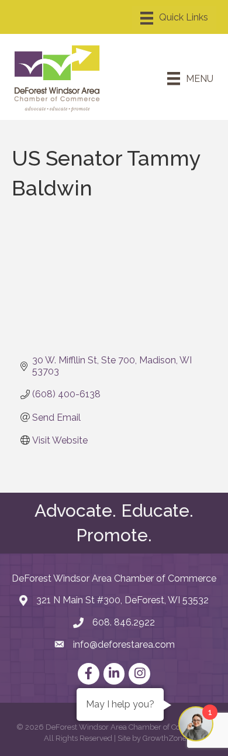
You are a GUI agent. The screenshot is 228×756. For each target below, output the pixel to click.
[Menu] (174, 18)
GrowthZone (164, 738)
